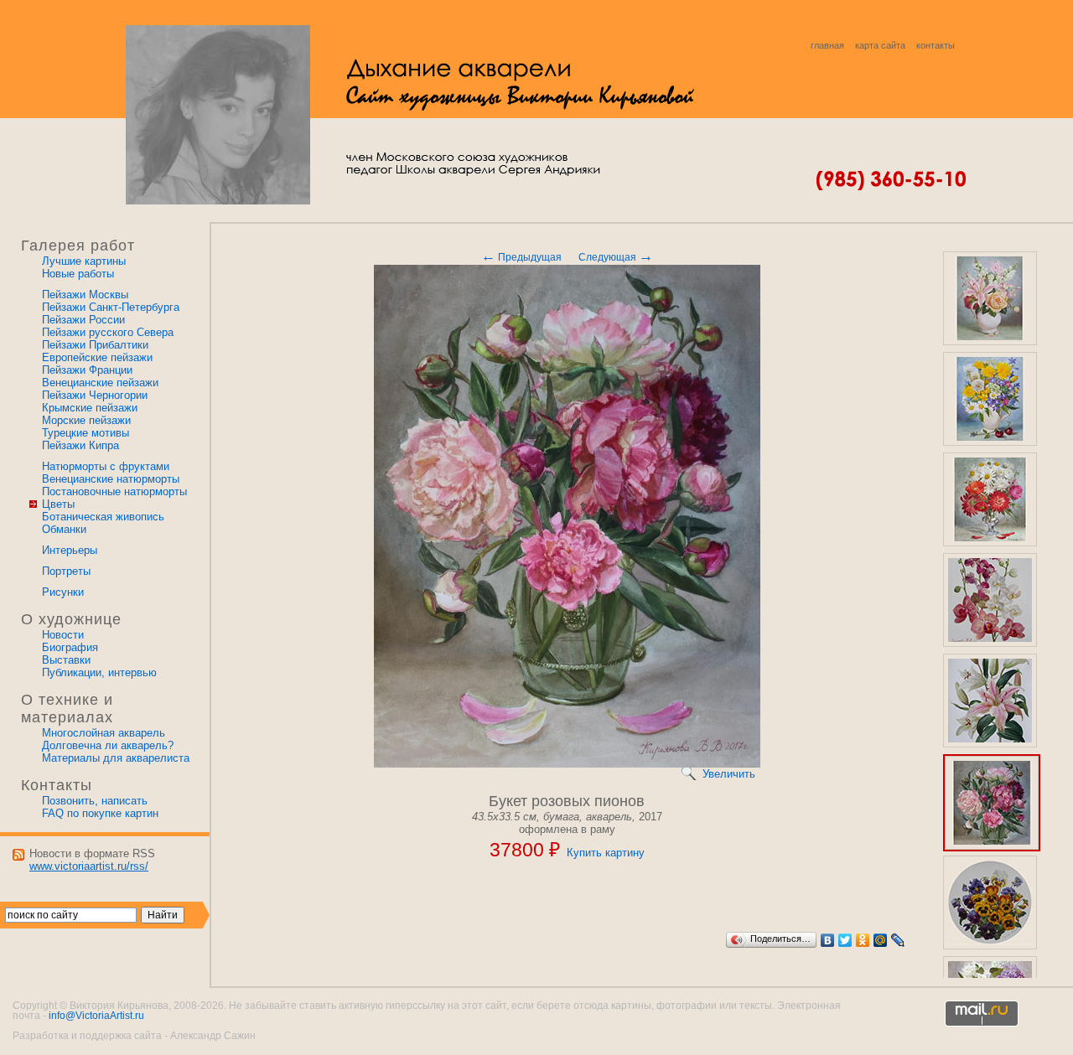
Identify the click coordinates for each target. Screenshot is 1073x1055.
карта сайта (880, 45)
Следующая (615, 257)
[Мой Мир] (880, 940)
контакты (935, 45)
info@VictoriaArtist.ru (96, 1016)
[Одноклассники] (863, 940)
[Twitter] (845, 940)
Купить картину (606, 852)
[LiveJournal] (898, 940)
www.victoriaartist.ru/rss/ (88, 866)
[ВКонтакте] (828, 940)
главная (827, 45)
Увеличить (728, 774)
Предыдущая (521, 257)
